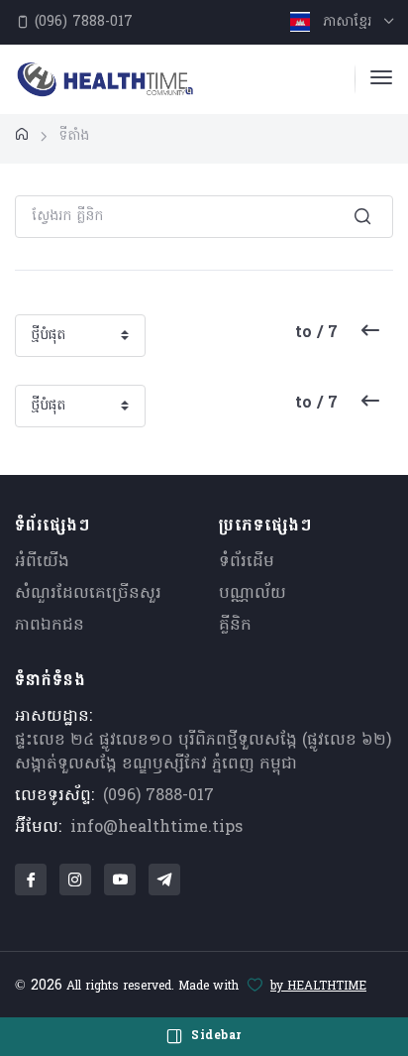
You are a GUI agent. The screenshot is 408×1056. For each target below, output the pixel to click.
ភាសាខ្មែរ (347, 22)
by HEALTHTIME (318, 987)
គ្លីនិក (235, 626)
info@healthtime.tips (156, 828)
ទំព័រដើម (246, 562)
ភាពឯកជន (49, 626)
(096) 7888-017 (81, 22)
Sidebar (214, 1036)
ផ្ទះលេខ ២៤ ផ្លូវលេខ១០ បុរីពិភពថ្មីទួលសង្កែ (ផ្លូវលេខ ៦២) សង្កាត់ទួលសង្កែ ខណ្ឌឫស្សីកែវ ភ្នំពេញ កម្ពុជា (203, 752)
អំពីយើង (42, 562)
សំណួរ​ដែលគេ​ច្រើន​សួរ (88, 594)
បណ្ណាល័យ (252, 594)
